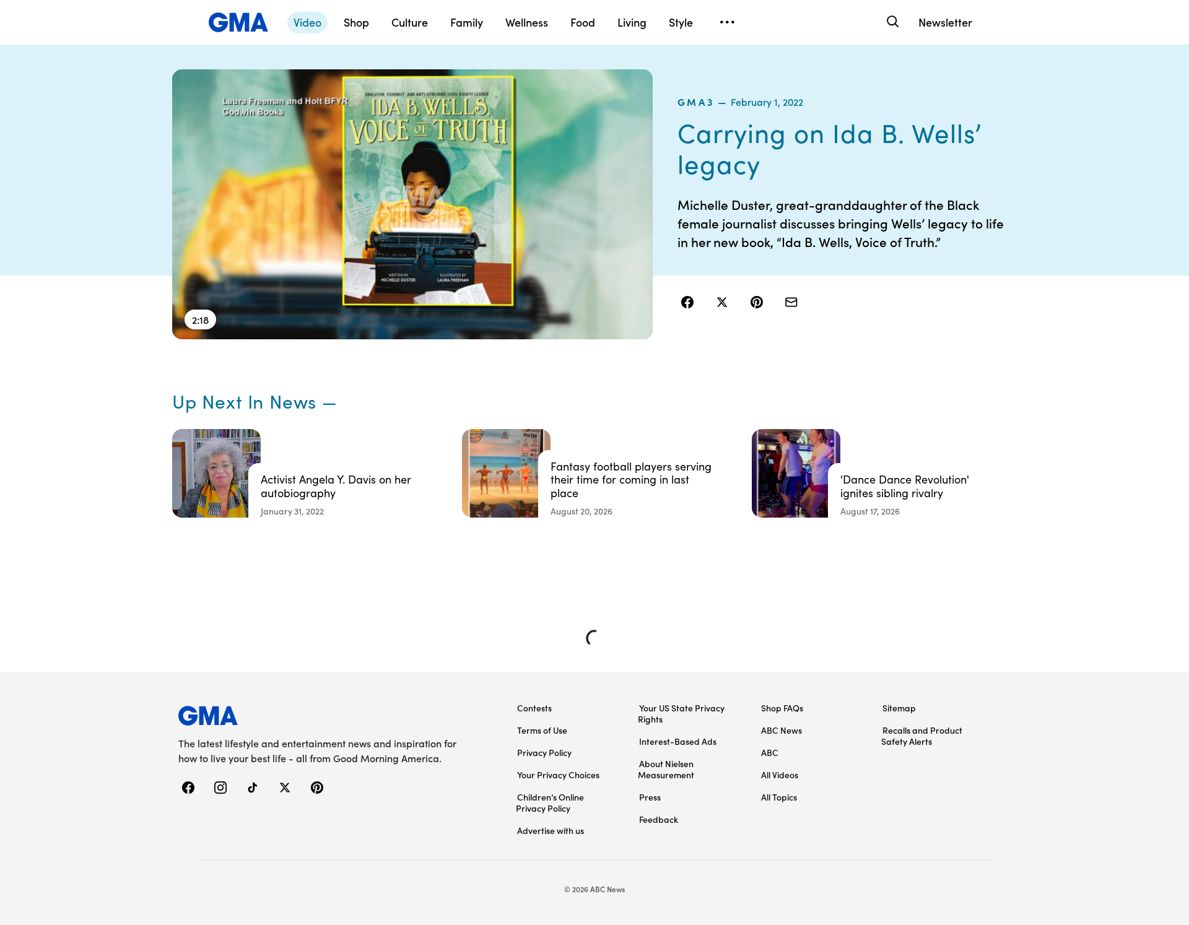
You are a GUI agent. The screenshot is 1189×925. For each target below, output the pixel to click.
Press (650, 797)
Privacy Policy (544, 752)
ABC (769, 752)
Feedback (658, 819)
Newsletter (945, 22)
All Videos (779, 774)
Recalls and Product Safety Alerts (921, 735)
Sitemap (899, 707)
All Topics (779, 797)
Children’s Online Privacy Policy (550, 802)
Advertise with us (550, 830)
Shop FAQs (782, 707)
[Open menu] (727, 22)
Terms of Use (542, 730)
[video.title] (412, 204)
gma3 (696, 101)
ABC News (781, 730)
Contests (534, 707)
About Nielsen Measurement (666, 769)
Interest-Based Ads (677, 741)
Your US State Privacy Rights (681, 713)
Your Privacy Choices (558, 774)
